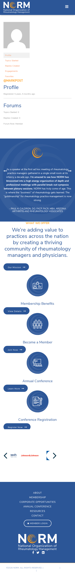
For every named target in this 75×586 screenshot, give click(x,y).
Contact (38, 515)
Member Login (39, 523)
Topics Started (11, 60)
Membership (37, 497)
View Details (15, 311)
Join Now (13, 349)
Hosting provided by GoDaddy (18, 578)
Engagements (11, 71)
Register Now (15, 427)
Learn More (14, 388)
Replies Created (12, 65)
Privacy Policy (51, 568)
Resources (37, 511)
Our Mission (14, 267)
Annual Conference (37, 506)
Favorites (9, 76)
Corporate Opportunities (38, 502)
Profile (8, 55)
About (37, 493)
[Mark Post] (16, 51)
